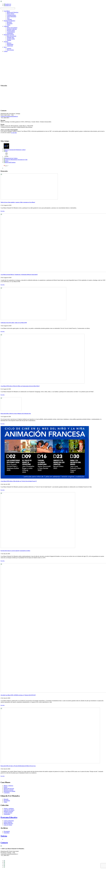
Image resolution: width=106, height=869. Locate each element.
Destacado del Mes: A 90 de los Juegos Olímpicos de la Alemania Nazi (16, 413)
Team (8, 18)
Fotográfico (6, 832)
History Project (10, 13)
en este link (14, 132)
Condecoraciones (8, 812)
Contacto (4, 843)
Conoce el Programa (9, 820)
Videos (8, 25)
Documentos (7, 800)
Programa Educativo (9, 817)
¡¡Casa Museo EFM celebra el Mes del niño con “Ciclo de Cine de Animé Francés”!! (19, 481)
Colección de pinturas (9, 810)
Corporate (9, 19)
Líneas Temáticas (8, 822)
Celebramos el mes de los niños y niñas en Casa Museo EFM (14, 322)
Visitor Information (11, 16)
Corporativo (7, 792)
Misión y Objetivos (8, 785)
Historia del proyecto (9, 788)
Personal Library (11, 30)
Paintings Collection (12, 29)
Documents (9, 23)
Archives (6, 41)
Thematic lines (10, 37)
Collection (6, 26)
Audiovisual (10, 45)
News (5, 47)
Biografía (6, 799)
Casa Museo (7, 11)
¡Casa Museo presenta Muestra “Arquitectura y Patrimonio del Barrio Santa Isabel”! (19, 274)
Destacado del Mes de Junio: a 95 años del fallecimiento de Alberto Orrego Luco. (18, 765)
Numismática (7, 814)
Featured (9, 48)
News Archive (10, 50)
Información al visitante (9, 791)
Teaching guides (11, 38)
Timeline (9, 40)
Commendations (11, 31)
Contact (6, 51)
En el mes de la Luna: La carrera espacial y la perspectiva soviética (15, 550)
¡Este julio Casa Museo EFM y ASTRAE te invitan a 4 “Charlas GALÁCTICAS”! (18, 695)
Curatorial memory (11, 15)
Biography (9, 22)
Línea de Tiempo (8, 824)
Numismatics (10, 33)
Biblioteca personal (8, 811)
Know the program (11, 36)
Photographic (10, 44)
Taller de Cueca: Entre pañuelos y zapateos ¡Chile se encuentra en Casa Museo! (18, 202)
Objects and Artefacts (12, 27)
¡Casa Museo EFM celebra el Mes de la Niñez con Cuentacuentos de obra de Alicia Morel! (20, 386)
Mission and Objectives (12, 12)
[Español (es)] (7, 4)
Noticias (4, 836)
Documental (7, 831)
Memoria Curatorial (8, 789)
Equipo (5, 787)
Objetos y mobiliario (9, 808)
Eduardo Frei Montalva (9, 20)
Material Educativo (8, 823)
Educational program (9, 34)
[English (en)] (7, 5)
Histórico (9, 43)
